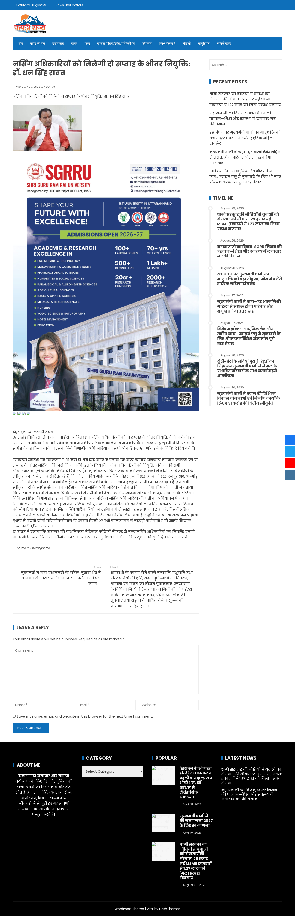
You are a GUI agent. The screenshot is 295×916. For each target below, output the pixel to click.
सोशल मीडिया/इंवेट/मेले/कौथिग (116, 43)
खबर (74, 43)
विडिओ (187, 43)
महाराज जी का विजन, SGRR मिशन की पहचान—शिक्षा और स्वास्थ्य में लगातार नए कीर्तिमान (242, 119)
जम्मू (87, 43)
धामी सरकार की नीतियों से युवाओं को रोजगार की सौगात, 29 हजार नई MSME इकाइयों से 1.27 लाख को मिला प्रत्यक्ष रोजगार (245, 99)
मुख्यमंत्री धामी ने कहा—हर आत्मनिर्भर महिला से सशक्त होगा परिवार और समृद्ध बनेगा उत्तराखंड (245, 157)
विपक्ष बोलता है (167, 43)
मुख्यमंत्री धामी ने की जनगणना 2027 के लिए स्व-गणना (196, 820)
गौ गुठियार (204, 43)
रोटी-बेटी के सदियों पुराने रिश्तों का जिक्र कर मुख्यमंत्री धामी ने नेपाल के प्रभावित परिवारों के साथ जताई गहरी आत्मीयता (247, 368)
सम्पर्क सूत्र (224, 43)
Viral (150, 909)
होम (21, 43)
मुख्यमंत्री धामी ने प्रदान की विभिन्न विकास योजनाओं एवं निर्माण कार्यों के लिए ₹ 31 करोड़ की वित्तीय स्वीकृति (248, 398)
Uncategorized (40, 548)
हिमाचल (147, 43)
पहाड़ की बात (37, 43)
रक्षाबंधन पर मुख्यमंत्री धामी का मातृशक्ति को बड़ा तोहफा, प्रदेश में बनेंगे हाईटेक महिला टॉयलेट (245, 138)
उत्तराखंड (58, 43)
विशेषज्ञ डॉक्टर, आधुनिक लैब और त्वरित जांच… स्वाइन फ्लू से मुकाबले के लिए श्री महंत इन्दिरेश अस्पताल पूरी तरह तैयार (245, 177)
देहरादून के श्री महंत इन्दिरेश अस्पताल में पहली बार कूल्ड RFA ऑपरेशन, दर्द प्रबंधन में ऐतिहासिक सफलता (196, 783)
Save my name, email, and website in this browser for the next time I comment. (85, 716)
